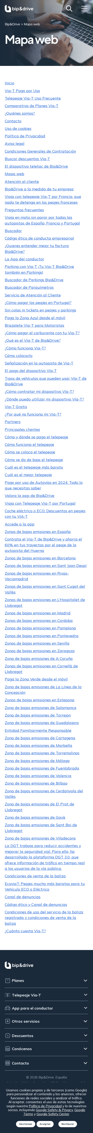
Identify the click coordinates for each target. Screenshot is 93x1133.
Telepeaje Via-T (26, 995)
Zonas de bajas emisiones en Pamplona (40, 628)
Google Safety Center (53, 1114)
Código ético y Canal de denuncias (36, 904)
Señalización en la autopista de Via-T (39, 363)
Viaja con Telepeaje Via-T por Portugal (40, 503)
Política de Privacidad (25, 136)
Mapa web (14, 173)
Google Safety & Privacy (54, 1110)
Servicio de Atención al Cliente (33, 295)
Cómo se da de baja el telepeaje (34, 459)
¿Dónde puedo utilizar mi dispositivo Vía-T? (44, 399)
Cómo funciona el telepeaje (29, 444)
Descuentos (22, 1035)
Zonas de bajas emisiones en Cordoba (39, 620)
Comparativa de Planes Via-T (31, 105)
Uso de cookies (18, 128)
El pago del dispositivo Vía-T (31, 370)
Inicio (9, 82)
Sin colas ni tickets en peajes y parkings (40, 310)
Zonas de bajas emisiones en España (38, 531)
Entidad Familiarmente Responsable (38, 730)
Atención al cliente (22, 181)
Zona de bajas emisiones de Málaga (37, 760)
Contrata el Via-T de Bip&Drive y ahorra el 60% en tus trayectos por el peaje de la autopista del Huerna (43, 545)
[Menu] (84, 8)
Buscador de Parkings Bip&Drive (34, 279)
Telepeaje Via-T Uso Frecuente (33, 98)
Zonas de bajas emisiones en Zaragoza (40, 650)
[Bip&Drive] (19, 8)
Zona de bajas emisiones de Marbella (38, 745)
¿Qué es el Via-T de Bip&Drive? (33, 340)
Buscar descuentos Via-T (27, 158)
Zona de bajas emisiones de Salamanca (40, 707)
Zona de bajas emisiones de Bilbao (36, 783)
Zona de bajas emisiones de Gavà (35, 817)
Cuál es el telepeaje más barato (34, 467)
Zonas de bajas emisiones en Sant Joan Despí (46, 565)
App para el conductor (32, 1008)
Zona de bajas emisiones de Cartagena (40, 737)
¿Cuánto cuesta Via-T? (25, 930)
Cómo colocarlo (18, 355)
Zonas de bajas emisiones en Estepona (39, 699)
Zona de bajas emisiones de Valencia (38, 775)
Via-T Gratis (16, 406)
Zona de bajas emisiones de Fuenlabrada (42, 768)
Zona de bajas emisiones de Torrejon (38, 715)
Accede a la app (19, 524)
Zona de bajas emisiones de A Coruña (39, 658)
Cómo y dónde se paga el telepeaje (36, 436)
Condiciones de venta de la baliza (35, 875)
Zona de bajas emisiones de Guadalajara (42, 722)
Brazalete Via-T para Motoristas (34, 325)
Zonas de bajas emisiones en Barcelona (40, 558)
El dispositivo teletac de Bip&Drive (36, 166)
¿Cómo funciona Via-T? (25, 348)
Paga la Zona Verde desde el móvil (36, 679)
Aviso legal (14, 143)
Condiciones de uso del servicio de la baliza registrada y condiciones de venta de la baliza (44, 918)
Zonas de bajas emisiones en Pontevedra (42, 635)
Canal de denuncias (22, 896)
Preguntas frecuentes (24, 209)
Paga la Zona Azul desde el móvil (35, 317)
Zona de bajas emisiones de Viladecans (40, 838)
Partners (13, 421)
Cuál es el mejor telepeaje (28, 474)
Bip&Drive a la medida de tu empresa (39, 189)
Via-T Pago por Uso (22, 90)
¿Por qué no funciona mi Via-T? (33, 414)
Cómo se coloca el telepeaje (30, 452)
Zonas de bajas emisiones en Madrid (38, 613)
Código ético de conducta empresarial (39, 238)
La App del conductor (24, 259)
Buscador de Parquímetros (29, 287)
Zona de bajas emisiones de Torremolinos (42, 752)
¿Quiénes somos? (20, 113)
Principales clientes (22, 429)
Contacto (13, 120)
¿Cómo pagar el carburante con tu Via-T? (42, 332)
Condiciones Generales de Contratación (40, 151)
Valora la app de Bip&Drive (29, 495)
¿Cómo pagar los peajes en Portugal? (38, 302)
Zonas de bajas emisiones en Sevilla (37, 643)
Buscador (13, 230)
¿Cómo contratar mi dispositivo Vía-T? (39, 391)
